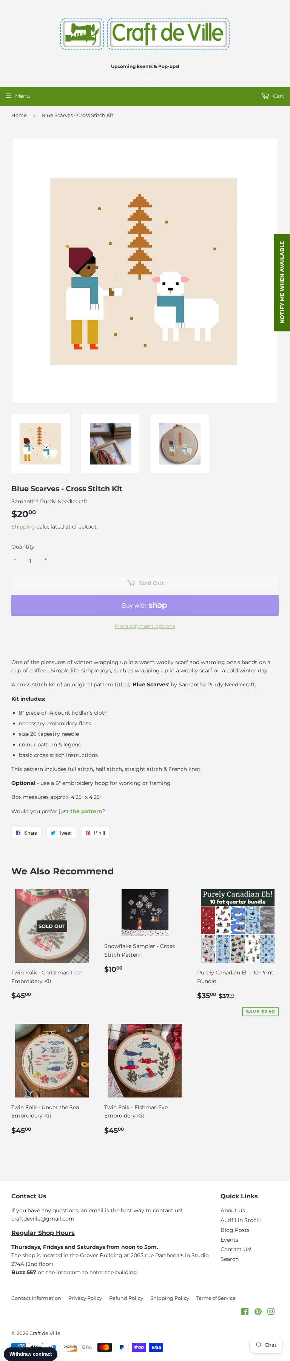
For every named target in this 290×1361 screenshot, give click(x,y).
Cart (277, 95)
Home (19, 115)
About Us (233, 1210)
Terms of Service (216, 1298)
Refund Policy (126, 1298)
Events (229, 1239)
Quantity (22, 546)
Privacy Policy (85, 1298)
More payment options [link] (145, 626)
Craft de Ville (44, 1333)
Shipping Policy (169, 1298)
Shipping (23, 526)
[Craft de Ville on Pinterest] (258, 1312)
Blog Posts (235, 1230)
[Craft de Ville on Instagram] (271, 1312)
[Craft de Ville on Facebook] (245, 1312)
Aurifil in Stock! (241, 1220)
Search (230, 1259)
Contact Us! (236, 1249)
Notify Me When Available (282, 282)
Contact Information (36, 1298)
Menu (22, 95)
